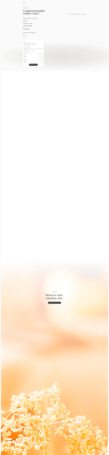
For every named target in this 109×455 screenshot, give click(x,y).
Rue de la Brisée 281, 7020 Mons (30, 50)
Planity (85, 14)
